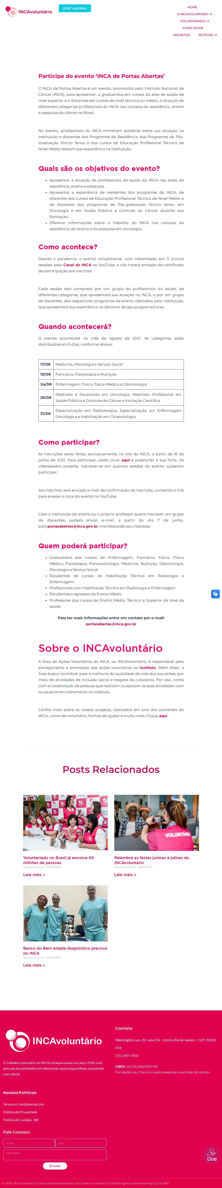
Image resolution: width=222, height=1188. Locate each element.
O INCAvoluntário (193, 14)
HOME (192, 7)
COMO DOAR (192, 28)
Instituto (148, 667)
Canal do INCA (77, 265)
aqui (126, 460)
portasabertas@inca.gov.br (72, 526)
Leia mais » (34, 874)
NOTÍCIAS (206, 35)
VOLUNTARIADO (193, 21)
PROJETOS (181, 35)
